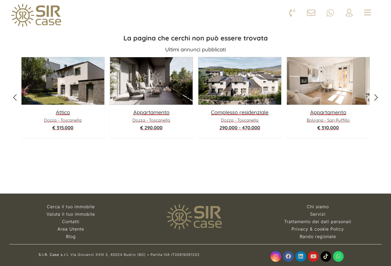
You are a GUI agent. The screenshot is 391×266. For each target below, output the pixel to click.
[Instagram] (276, 256)
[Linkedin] (301, 256)
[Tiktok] (326, 256)
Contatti (71, 221)
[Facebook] (288, 256)
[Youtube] (313, 256)
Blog (71, 236)
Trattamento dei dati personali (317, 221)
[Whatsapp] (338, 256)
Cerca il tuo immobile (71, 206)
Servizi (318, 214)
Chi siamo (318, 206)
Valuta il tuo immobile (71, 214)
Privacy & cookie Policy (318, 229)
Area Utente (70, 229)
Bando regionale (318, 236)
